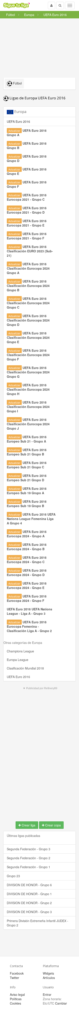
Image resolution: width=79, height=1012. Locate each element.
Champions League (20, 651)
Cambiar (61, 1003)
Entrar (47, 994)
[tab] (39, 112)
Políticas (16, 999)
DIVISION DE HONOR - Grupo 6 (29, 885)
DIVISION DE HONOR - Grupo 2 (29, 903)
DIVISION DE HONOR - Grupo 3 (29, 912)
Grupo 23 (13, 876)
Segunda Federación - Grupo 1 (28, 867)
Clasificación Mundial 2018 (25, 668)
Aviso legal (17, 994)
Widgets (48, 973)
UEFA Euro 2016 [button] (18, 121)
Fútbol (17, 83)
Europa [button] (19, 111)
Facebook (17, 973)
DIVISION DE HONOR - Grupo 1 (29, 894)
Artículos (49, 977)
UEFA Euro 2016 (18, 677)
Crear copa (52, 825)
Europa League (17, 659)
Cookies (15, 1003)
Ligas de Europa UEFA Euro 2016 (37, 97)
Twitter (14, 977)
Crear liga (28, 825)
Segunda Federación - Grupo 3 (28, 849)
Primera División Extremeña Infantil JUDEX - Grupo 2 (37, 923)
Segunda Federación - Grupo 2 (28, 858)
